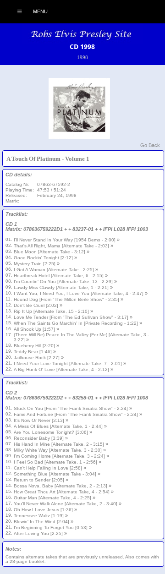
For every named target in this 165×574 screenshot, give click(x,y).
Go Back (150, 145)
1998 (82, 57)
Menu (40, 11)
